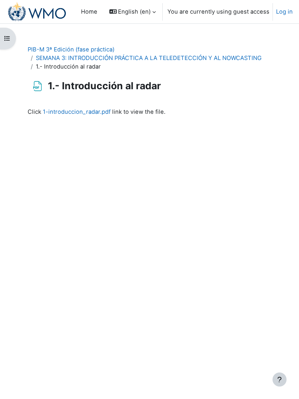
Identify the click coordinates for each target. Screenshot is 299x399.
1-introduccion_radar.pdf (77, 111)
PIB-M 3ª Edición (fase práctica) (71, 49)
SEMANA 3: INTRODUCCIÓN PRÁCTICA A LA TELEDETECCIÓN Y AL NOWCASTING (149, 58)
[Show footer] (280, 380)
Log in (284, 11)
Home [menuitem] (89, 11)
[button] (132, 11)
